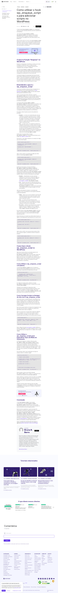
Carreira (43, 560)
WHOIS (15, 559)
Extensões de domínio (17, 563)
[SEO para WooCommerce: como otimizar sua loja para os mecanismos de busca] (46, 472)
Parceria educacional (37, 559)
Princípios (43, 564)
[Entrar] (55, 1)
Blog (42, 561)
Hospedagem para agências (7, 566)
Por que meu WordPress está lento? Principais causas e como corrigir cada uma (29, 482)
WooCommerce (48, 478)
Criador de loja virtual (28, 559)
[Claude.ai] (23, 26)
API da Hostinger (27, 574)
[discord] (54, 578)
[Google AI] (24, 26)
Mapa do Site (36, 570)
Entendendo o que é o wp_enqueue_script (6, 14)
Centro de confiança (37, 569)
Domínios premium (17, 569)
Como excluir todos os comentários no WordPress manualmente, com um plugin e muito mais (11, 482)
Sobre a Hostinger (43, 556)
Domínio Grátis (16, 558)
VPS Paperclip (5, 572)
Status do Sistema (37, 567)
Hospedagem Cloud (6, 562)
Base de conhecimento (50, 557)
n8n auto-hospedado (6, 559)
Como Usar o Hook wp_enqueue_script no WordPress (6, 17)
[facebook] (41, 578)
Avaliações (36, 556)
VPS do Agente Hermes (6, 569)
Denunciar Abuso (50, 562)
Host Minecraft (5, 567)
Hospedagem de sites (6, 555)
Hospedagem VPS (6, 558)
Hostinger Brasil (50, 559)
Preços (11, 1)
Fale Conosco (50, 560)
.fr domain (15, 565)
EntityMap (36, 572)
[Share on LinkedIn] (50, 6)
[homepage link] (5, 1)
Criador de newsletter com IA (29, 570)
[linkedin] (38, 578)
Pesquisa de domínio (17, 555)
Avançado (26, 6)
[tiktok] (51, 578)
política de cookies (17, 587)
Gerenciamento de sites (15, 478)
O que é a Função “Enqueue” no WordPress (7, 11)
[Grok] (26, 26)
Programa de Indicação (36, 562)
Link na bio (26, 566)
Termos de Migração (37, 566)
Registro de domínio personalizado (17, 567)
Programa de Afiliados (37, 558)
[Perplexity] (28, 26)
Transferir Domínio (17, 562)
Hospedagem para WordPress (7, 556)
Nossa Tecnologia (43, 558)
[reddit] (49, 578)
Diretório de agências (37, 563)
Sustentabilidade (44, 563)
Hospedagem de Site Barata (7, 575)
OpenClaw (5, 570)
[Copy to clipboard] (45, 6)
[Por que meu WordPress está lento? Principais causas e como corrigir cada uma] (29, 472)
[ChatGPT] (21, 26)
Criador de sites (27, 556)
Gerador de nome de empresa (28, 568)
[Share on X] (47, 6)
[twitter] (45, 578)
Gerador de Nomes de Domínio (28, 563)
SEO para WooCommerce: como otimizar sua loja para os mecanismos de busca (45, 482)
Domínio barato (16, 556)
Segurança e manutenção (32, 478)
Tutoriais (18, 6)
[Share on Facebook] (49, 6)
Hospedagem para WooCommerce (6, 564)
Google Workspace (6, 573)
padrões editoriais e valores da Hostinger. (29, 423)
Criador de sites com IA (28, 558)
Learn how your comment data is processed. (22, 543)
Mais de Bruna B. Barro (23, 449)
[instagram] (43, 578)
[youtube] (47, 578)
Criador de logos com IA (28, 571)
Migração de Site (27, 573)
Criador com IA (27, 555)
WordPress (22, 6)
